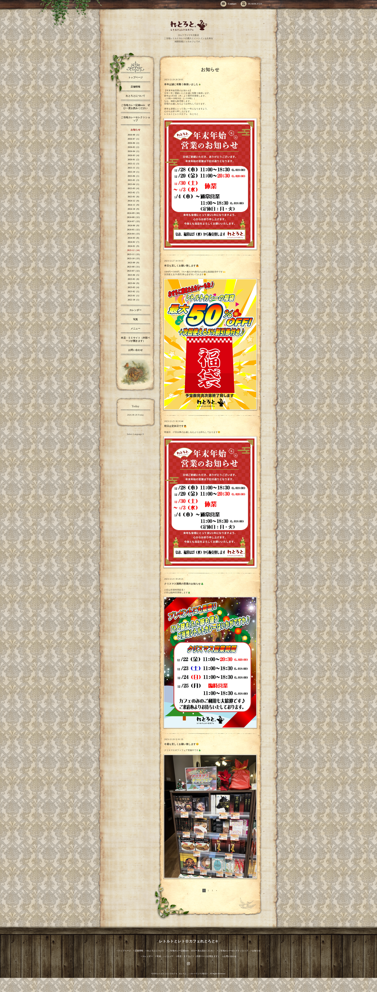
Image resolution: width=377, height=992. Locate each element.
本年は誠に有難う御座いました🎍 (182, 84)
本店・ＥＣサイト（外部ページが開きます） (135, 339)
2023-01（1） (134, 296)
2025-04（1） (134, 184)
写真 (135, 319)
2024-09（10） (134, 213)
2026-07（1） (134, 139)
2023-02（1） (134, 291)
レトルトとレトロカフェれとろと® (188, 941)
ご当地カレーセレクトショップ (135, 119)
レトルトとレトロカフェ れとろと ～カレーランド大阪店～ (183, 974)
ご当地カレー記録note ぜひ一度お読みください (135, 106)
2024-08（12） (134, 217)
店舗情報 (135, 86)
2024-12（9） (134, 201)
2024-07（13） (134, 221)
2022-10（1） (134, 300)
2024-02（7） (134, 242)
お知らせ (135, 129)
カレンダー (135, 310)
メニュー (135, 328)
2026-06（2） (134, 143)
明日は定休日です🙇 (175, 426)
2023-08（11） (134, 267)
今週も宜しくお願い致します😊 (181, 744)
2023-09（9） (134, 263)
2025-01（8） (134, 197)
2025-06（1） (134, 176)
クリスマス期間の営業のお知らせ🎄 (184, 583)
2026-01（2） (134, 159)
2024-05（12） (134, 230)
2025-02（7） (134, 192)
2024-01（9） (134, 246)
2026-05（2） (134, 147)
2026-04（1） (134, 151)
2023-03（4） (134, 287)
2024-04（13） (134, 234)
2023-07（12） (134, 271)
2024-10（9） (134, 209)
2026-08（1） (134, 135)
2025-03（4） (134, 188)
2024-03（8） (134, 238)
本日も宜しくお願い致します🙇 (181, 265)
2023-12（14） (134, 250)
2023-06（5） (134, 275)
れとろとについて (135, 96)
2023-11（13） (134, 254)
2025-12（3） (134, 164)
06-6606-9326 (255, 4)
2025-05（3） (134, 180)
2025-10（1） (134, 172)
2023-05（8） (134, 279)
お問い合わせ (135, 350)
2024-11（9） (134, 205)
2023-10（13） (134, 258)
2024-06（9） (134, 225)
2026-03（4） (134, 155)
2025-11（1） (134, 168)
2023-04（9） (134, 283)
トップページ (135, 77)
